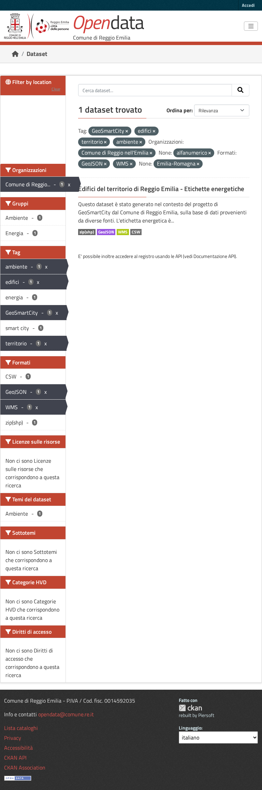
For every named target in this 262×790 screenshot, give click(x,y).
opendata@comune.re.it (66, 714)
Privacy (12, 738)
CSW (136, 232)
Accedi (248, 5)
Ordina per (178, 110)
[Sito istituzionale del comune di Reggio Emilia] (36, 26)
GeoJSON (106, 232)
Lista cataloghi (21, 728)
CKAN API (15, 757)
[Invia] (240, 90)
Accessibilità (18, 748)
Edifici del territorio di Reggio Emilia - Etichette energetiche (161, 189)
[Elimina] (127, 131)
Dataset (37, 53)
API (178, 256)
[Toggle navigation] (251, 26)
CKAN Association (24, 767)
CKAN (190, 708)
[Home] (15, 53)
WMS (123, 232)
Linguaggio (190, 727)
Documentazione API (214, 256)
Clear (56, 89)
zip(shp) (86, 232)
